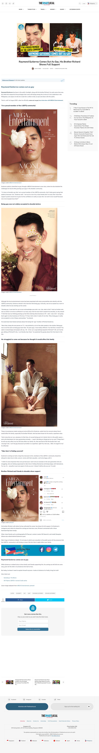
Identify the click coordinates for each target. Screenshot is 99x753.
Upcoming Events (75, 9)
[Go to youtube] (9, 3)
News (51, 68)
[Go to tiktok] (13, 3)
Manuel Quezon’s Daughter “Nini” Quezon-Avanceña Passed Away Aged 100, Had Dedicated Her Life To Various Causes (84, 134)
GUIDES (62, 9)
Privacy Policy (75, 721)
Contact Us (36, 721)
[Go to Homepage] (46, 3)
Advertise (22, 721)
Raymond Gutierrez (38, 593)
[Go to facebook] (2, 3)
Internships (43, 721)
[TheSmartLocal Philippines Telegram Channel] (55, 549)
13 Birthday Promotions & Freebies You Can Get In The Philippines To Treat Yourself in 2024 (84, 117)
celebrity (18, 593)
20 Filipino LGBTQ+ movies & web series (15, 580)
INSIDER (52, 9)
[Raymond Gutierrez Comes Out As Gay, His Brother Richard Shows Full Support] (49, 40)
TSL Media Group (55, 735)
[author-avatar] (33, 69)
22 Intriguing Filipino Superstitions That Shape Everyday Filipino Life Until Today (83, 125)
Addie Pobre (38, 68)
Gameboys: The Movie (10, 578)
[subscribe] (88, 706)
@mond (32, 585)
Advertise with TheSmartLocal (27, 706)
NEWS (20, 9)
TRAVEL (43, 9)
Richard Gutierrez (50, 593)
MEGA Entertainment (15, 292)
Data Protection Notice (64, 721)
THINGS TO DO (31, 9)
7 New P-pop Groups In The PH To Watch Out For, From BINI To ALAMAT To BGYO (83, 109)
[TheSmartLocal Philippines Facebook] (41, 549)
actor (12, 593)
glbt (29, 593)
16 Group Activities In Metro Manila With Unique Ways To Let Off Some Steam (83, 144)
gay (25, 593)
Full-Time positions (52, 721)
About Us (29, 721)
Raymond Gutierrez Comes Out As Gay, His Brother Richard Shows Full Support (49, 63)
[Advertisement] (33, 657)
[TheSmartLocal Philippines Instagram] (48, 549)
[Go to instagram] (6, 3)
